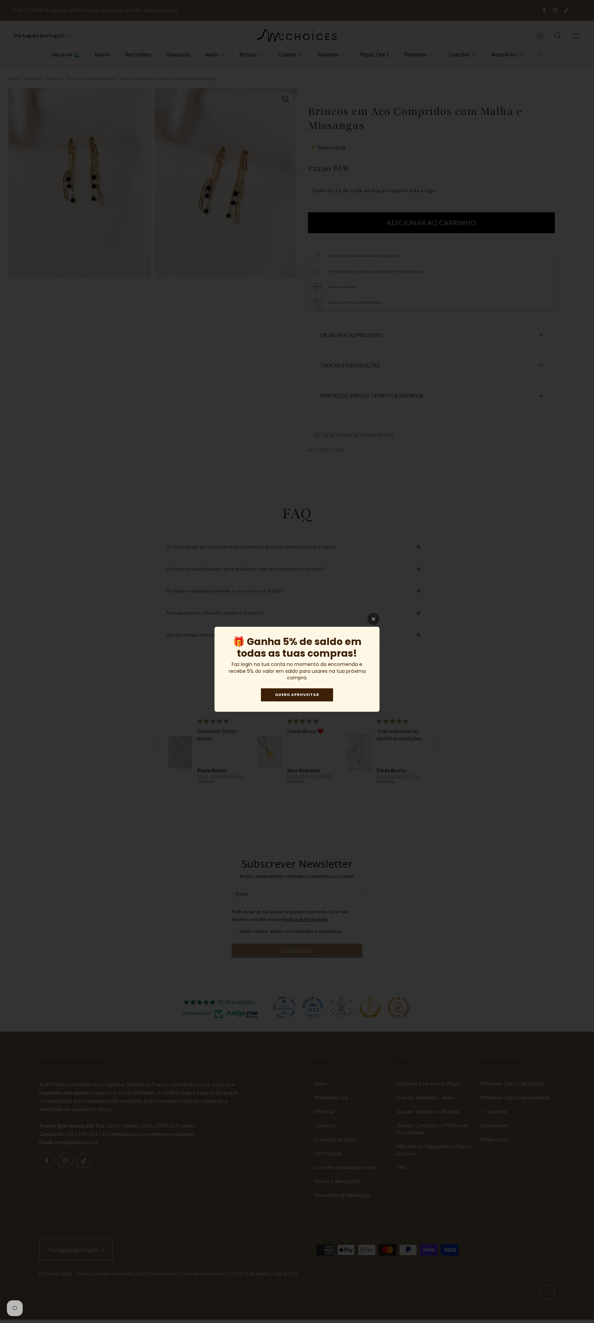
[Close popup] (373, 619)
